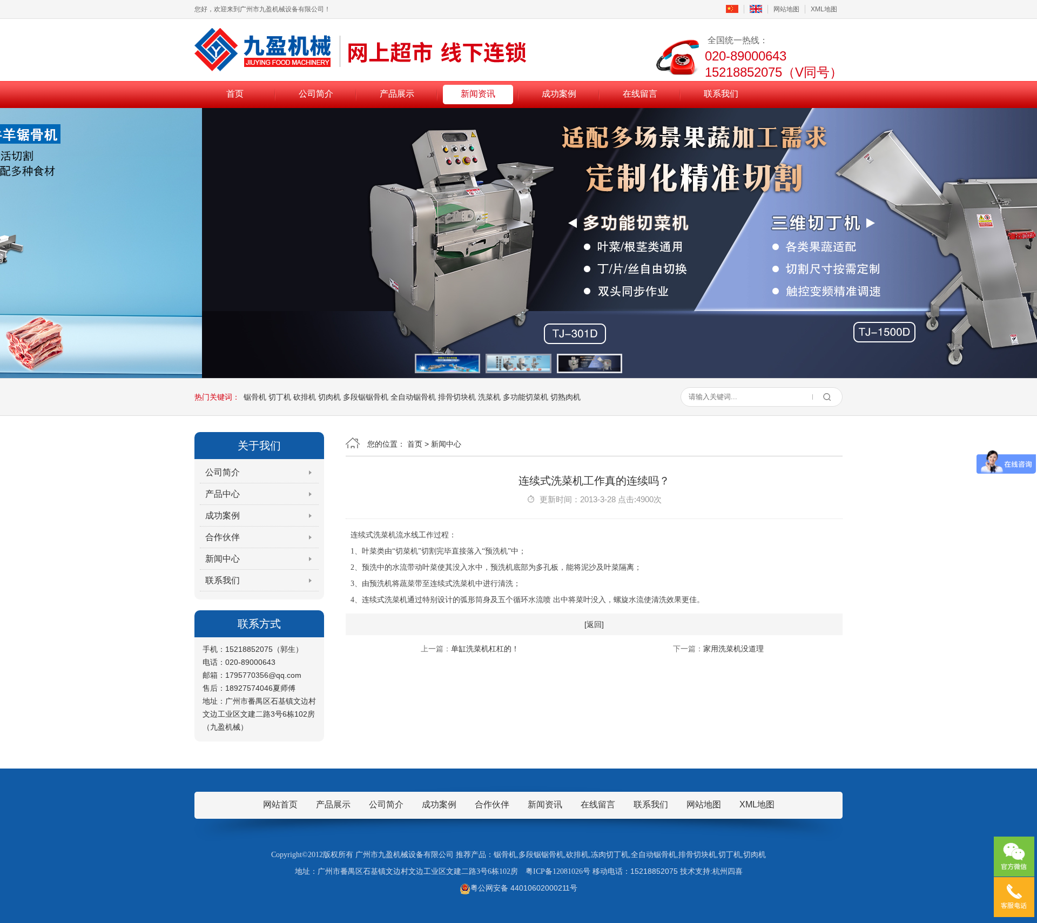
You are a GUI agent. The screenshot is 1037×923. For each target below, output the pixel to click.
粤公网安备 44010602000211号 (523, 888)
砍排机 (304, 397)
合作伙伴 (222, 537)
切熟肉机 (565, 397)
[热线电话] (1014, 897)
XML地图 (824, 9)
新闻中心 (222, 558)
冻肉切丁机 (610, 855)
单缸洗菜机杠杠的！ (485, 648)
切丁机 (279, 397)
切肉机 (329, 397)
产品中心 (222, 493)
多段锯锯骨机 (365, 397)
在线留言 (640, 93)
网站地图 (786, 9)
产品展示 (397, 93)
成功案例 (559, 93)
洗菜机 (489, 397)
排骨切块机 (457, 397)
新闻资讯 (478, 93)
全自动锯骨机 (413, 397)
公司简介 (316, 93)
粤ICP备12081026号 (558, 871)
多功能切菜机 (525, 397)
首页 (235, 93)
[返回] (594, 624)
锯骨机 (255, 397)
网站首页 (280, 804)
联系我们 (721, 93)
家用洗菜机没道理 (733, 648)
